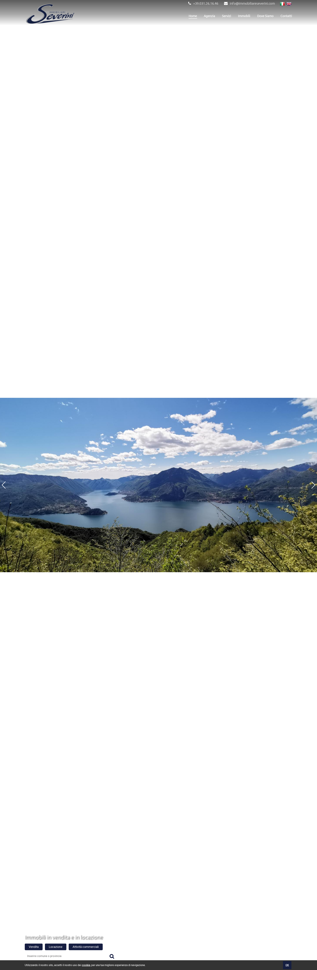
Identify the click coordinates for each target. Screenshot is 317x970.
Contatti (286, 16)
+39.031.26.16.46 (205, 3)
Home (193, 16)
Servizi (226, 16)
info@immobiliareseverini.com (252, 3)
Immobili (244, 16)
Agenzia (209, 16)
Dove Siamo (265, 16)
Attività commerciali (86, 947)
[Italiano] (282, 4)
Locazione (55, 947)
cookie (86, 965)
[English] (289, 4)
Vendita (34, 947)
